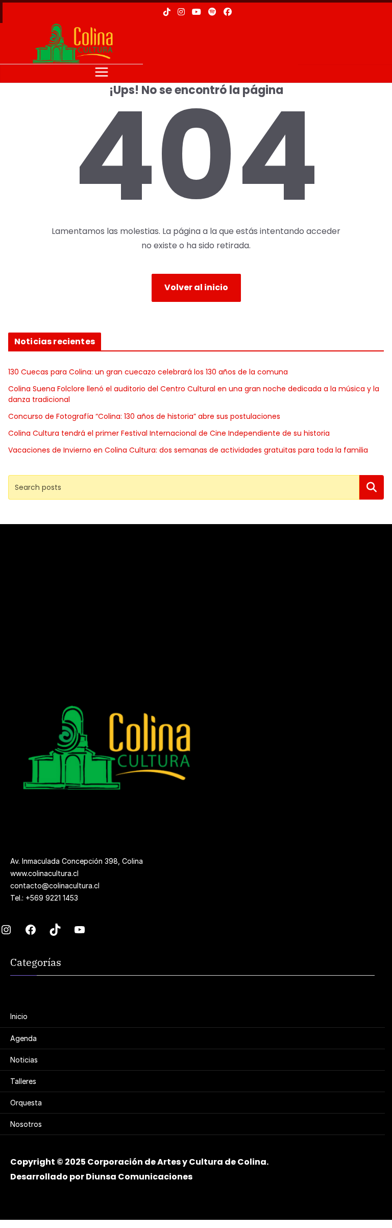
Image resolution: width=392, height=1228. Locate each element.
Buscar (371, 487)
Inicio (19, 1016)
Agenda (23, 1038)
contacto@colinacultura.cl (55, 885)
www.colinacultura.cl (44, 873)
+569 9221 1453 (52, 897)
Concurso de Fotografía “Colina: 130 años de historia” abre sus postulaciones (144, 416)
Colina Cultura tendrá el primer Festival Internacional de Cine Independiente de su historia (169, 433)
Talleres (23, 1081)
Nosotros (26, 1124)
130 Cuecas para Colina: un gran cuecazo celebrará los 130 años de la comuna (148, 372)
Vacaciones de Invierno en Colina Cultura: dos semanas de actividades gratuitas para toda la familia (188, 450)
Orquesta (26, 1102)
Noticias (24, 1059)
